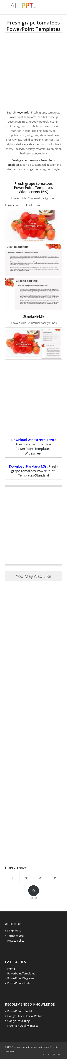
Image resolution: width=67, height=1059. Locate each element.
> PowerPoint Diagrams (19, 978)
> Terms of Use (14, 935)
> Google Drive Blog (17, 1021)
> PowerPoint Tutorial (18, 1011)
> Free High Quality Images (21, 1025)
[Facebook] (43, 1054)
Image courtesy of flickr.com (22, 205)
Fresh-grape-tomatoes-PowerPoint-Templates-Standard (34, 471)
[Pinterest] (54, 1054)
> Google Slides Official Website (24, 1016)
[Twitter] (48, 1054)
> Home (10, 968)
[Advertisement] (33, 67)
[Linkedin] (59, 1054)
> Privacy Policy (14, 940)
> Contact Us (13, 931)
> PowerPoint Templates (20, 973)
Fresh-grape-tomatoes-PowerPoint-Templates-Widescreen (33, 448)
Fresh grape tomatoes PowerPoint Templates (33, 25)
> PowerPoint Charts (17, 983)
